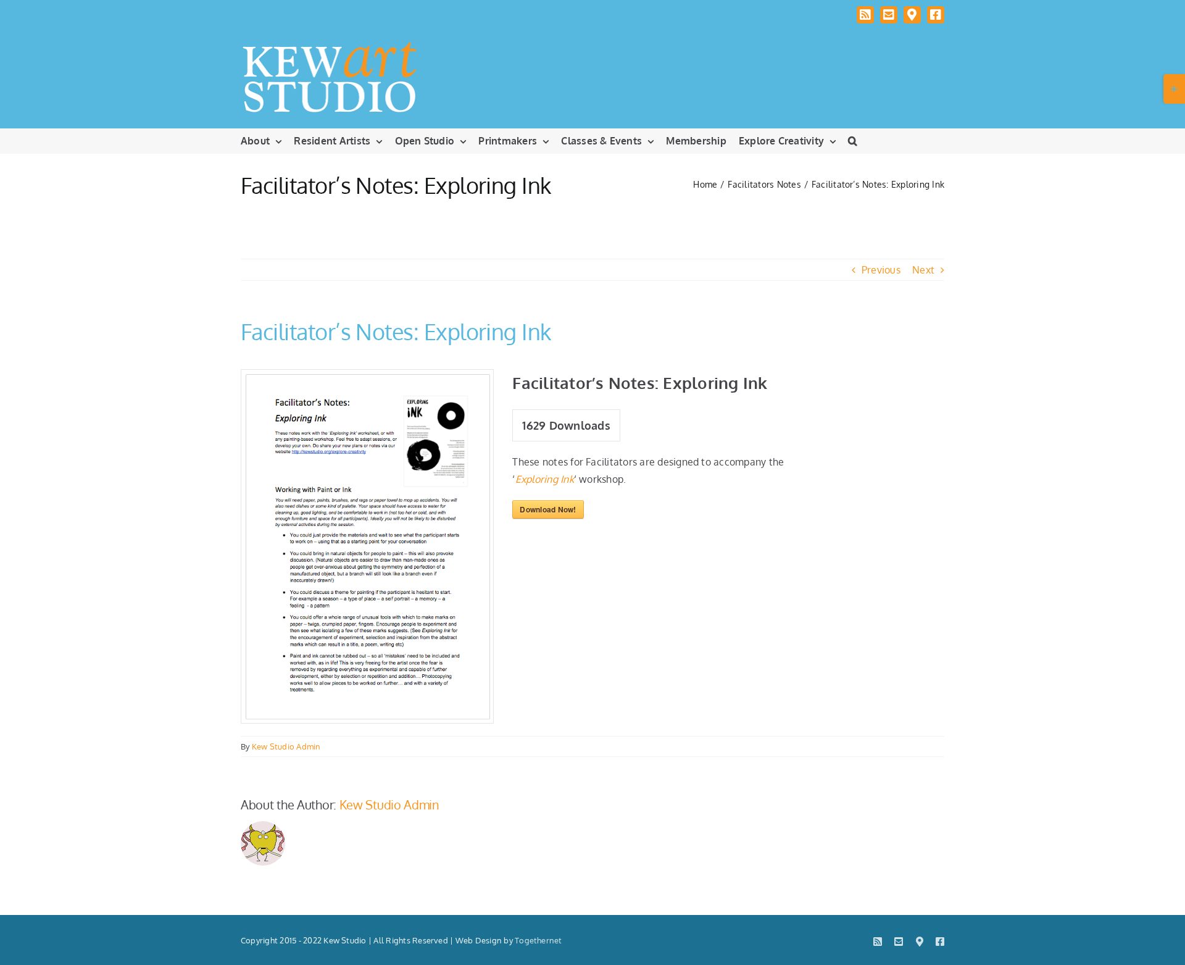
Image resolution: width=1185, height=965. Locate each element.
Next (923, 270)
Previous (881, 270)
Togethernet (538, 940)
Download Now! (548, 509)
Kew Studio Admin (286, 746)
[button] (852, 140)
